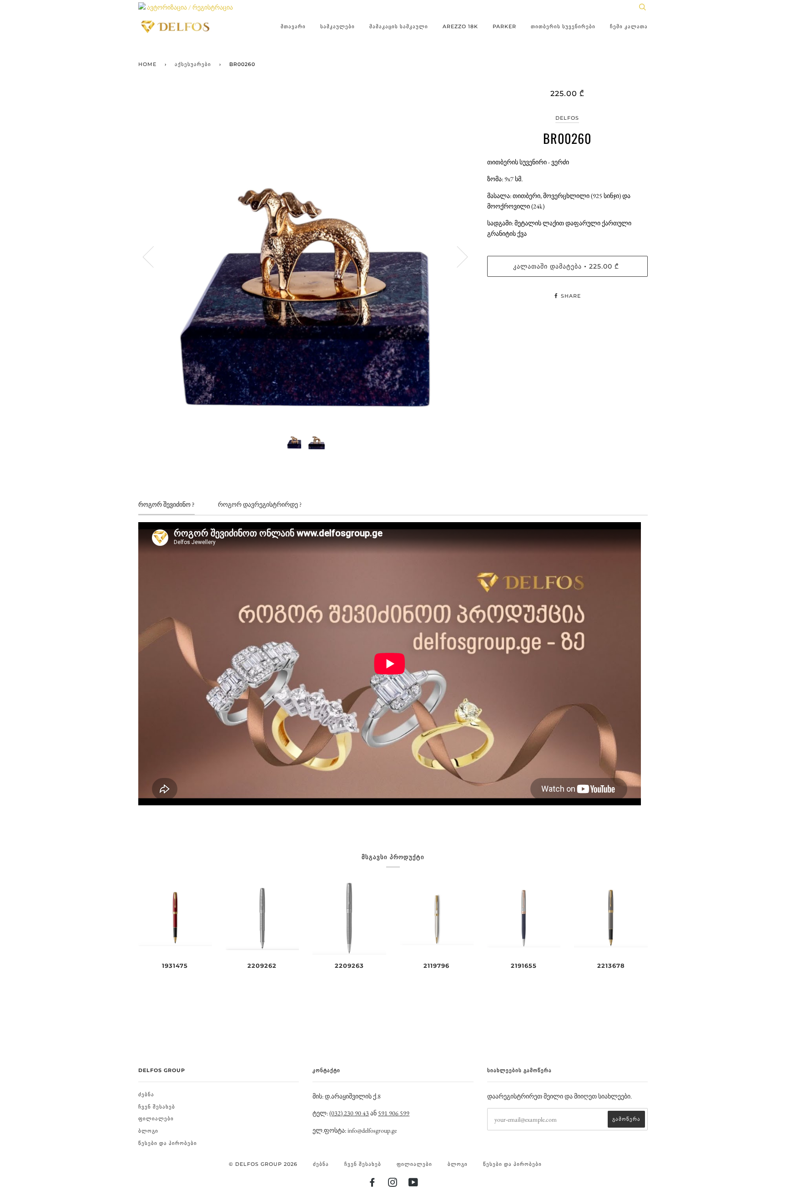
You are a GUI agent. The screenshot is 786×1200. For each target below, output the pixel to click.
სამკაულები (337, 26)
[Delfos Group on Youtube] (413, 1184)
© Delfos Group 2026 (263, 1164)
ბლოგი (148, 1131)
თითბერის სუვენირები (563, 26)
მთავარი (293, 26)
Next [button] (457, 256)
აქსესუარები (193, 64)
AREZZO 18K (460, 26)
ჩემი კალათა (629, 26)
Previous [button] (153, 256)
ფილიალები (156, 1118)
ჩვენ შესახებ (156, 1106)
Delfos (567, 118)
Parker (504, 26)
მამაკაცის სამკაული (398, 26)
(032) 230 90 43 (349, 1113)
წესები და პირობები (167, 1143)
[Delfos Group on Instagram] (393, 1184)
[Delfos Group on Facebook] (372, 1184)
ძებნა (146, 1094)
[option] (306, 256)
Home (147, 64)
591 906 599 (393, 1113)
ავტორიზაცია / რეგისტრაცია (189, 7)
